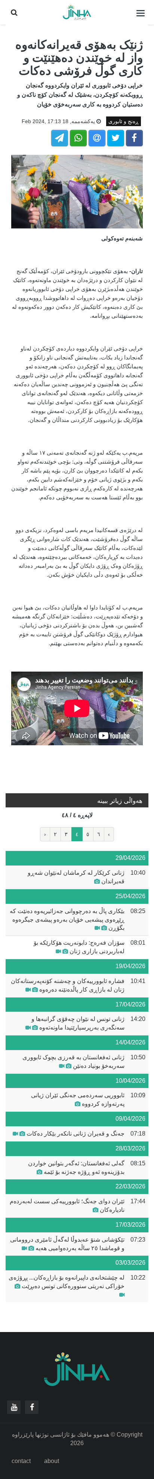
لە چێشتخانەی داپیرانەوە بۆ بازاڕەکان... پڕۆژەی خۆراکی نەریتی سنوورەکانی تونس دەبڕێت (66, 1281)
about (51, 1461)
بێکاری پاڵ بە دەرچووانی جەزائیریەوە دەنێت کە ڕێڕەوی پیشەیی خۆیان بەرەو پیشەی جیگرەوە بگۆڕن (67, 919)
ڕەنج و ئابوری (123, 121)
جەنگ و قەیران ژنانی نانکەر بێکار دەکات (75, 1133)
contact (21, 1461)
